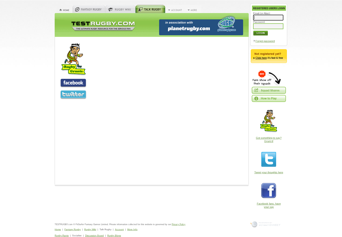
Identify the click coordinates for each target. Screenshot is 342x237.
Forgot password (265, 41)
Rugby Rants (62, 235)
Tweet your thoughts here (268, 172)
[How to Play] (268, 98)
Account (119, 229)
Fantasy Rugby (72, 229)
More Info (132, 229)
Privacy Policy (178, 224)
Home (58, 229)
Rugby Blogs (114, 235)
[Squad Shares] (268, 90)
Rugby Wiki (90, 229)
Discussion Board (94, 235)
